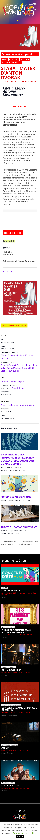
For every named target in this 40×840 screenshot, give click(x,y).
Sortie (4, 370)
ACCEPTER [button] (20, 837)
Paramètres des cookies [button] (24, 833)
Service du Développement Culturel (18, 405)
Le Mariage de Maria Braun (8, 543)
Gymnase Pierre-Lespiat (12, 381)
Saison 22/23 (28, 368)
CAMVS (4, 365)
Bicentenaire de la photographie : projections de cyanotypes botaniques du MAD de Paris (18, 459)
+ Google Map (17, 388)
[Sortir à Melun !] (20, 9)
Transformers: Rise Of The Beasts (28, 543)
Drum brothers (11, 670)
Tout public (13, 370)
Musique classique (11, 62)
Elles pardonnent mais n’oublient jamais (16, 631)
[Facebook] (16, 811)
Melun (28, 365)
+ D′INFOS (7, 271)
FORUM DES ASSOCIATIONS (16, 496)
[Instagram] (24, 811)
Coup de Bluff (10, 785)
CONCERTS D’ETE (10, 590)
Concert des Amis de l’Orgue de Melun (19, 709)
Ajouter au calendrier (14, 325)
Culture (20, 365)
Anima (5, 747)
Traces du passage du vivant (19, 527)
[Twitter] (20, 811)
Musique (24, 59)
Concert (14, 59)
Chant (4, 59)
